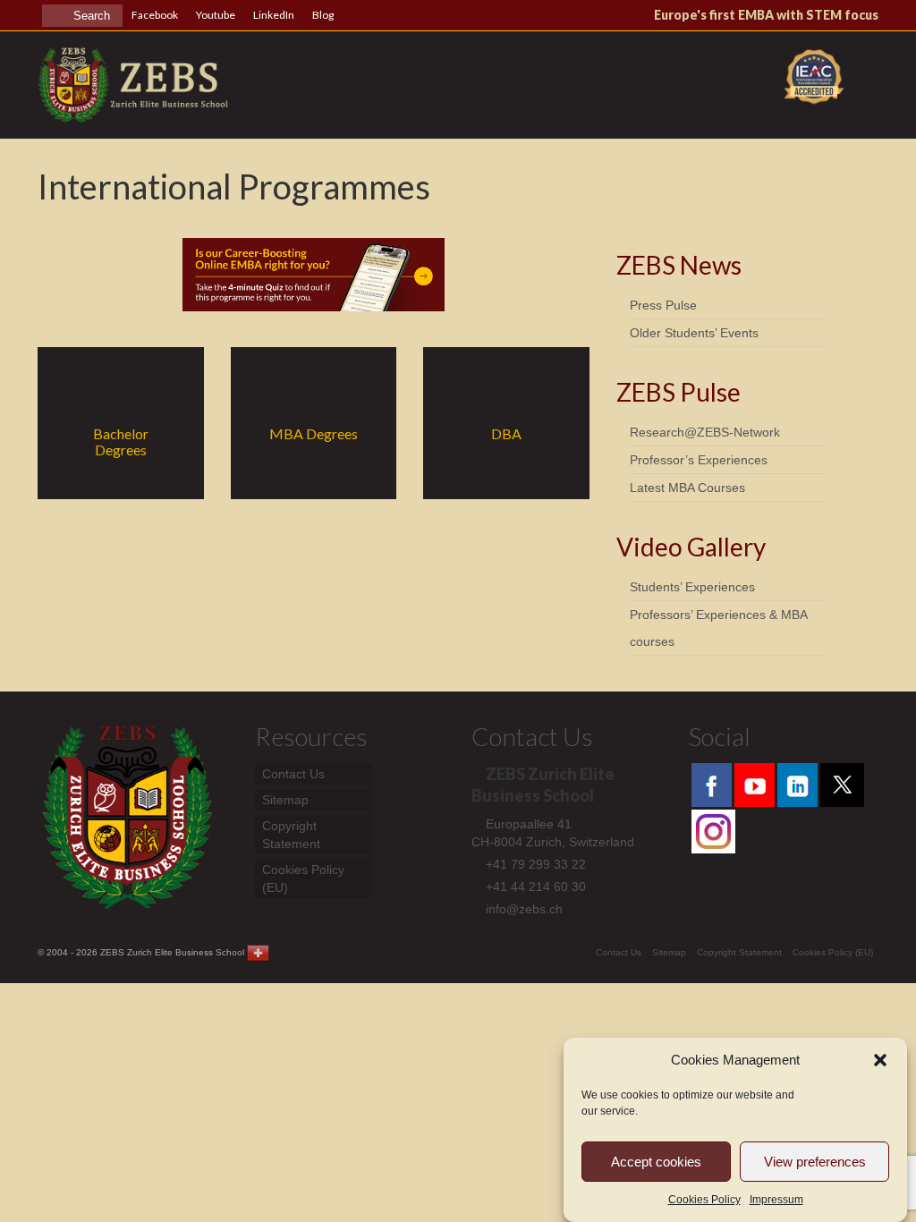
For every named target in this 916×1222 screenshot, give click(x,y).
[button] (880, 1060)
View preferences (815, 1161)
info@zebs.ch (524, 909)
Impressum (776, 1199)
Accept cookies (656, 1161)
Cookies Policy (704, 1199)
